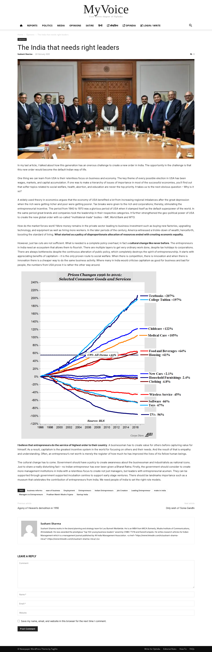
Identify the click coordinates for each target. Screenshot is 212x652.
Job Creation (122, 490)
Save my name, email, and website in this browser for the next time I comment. (63, 621)
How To (183, 649)
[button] (190, 25)
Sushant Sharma (25, 54)
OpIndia (130, 25)
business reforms (34, 490)
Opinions (75, 25)
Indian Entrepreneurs (104, 490)
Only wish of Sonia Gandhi (180, 508)
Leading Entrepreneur (140, 490)
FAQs (192, 649)
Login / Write (151, 25)
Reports (32, 25)
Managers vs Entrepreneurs (31, 494)
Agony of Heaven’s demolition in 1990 (38, 508)
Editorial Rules (169, 649)
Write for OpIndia (152, 649)
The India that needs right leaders (68, 47)
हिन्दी (100, 25)
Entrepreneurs (85, 490)
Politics (47, 25)
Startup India (82, 494)
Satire (90, 25)
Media (61, 25)
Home (20, 34)
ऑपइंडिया (113, 25)
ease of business (53, 490)
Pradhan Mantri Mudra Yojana (60, 494)
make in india (160, 490)
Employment (69, 490)
